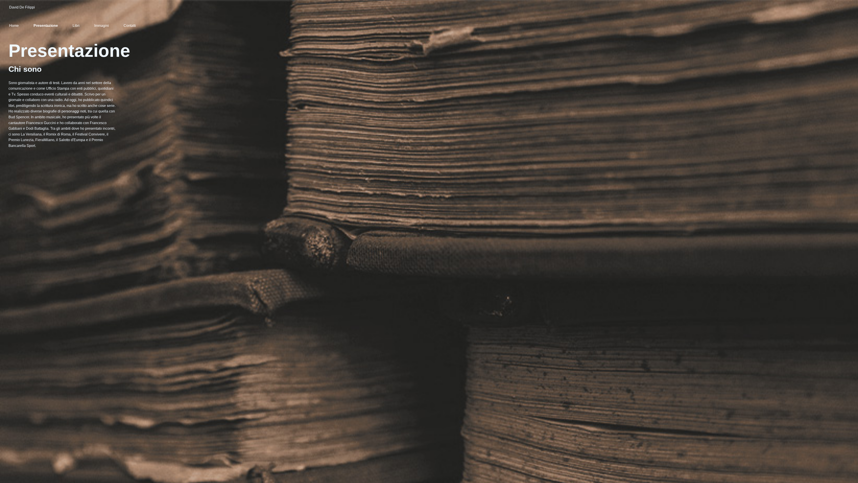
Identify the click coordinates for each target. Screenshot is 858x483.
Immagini (101, 26)
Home (14, 26)
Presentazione (46, 26)
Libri (76, 26)
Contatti (130, 26)
